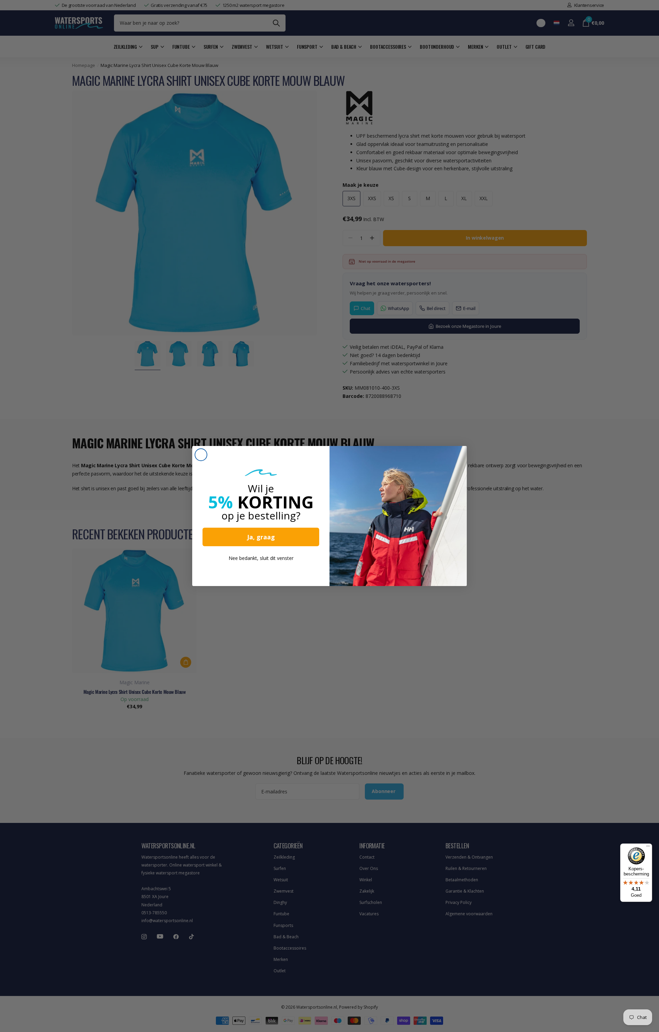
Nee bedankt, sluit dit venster (261, 558)
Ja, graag (261, 537)
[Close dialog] (201, 455)
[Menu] (648, 848)
